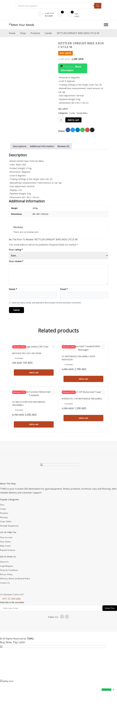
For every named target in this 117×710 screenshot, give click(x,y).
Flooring (4, 517)
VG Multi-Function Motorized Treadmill (28, 403)
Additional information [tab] (42, 146)
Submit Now (110, 608)
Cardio (48, 33)
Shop (23, 33)
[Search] (97, 6)
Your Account (6, 537)
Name (13, 289)
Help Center (5, 546)
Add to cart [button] (33, 372)
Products (35, 33)
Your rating (16, 249)
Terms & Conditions (9, 570)
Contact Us (5, 583)
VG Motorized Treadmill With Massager (78, 358)
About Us (4, 562)
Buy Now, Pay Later (12, 642)
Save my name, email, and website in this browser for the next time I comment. (46, 302)
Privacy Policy (6, 574)
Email (64, 289)
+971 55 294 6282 (11, 598)
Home (12, 33)
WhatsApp (106, 689)
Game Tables (6, 521)
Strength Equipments (9, 526)
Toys (2, 505)
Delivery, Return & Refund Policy (15, 578)
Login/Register (6, 566)
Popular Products (7, 550)
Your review (16, 261)
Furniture (4, 513)
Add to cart (73, 120)
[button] (106, 25)
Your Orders (5, 542)
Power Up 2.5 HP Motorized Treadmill (82, 399)
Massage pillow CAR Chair (26, 353)
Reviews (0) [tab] (63, 146)
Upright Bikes (82, 113)
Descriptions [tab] (19, 146)
